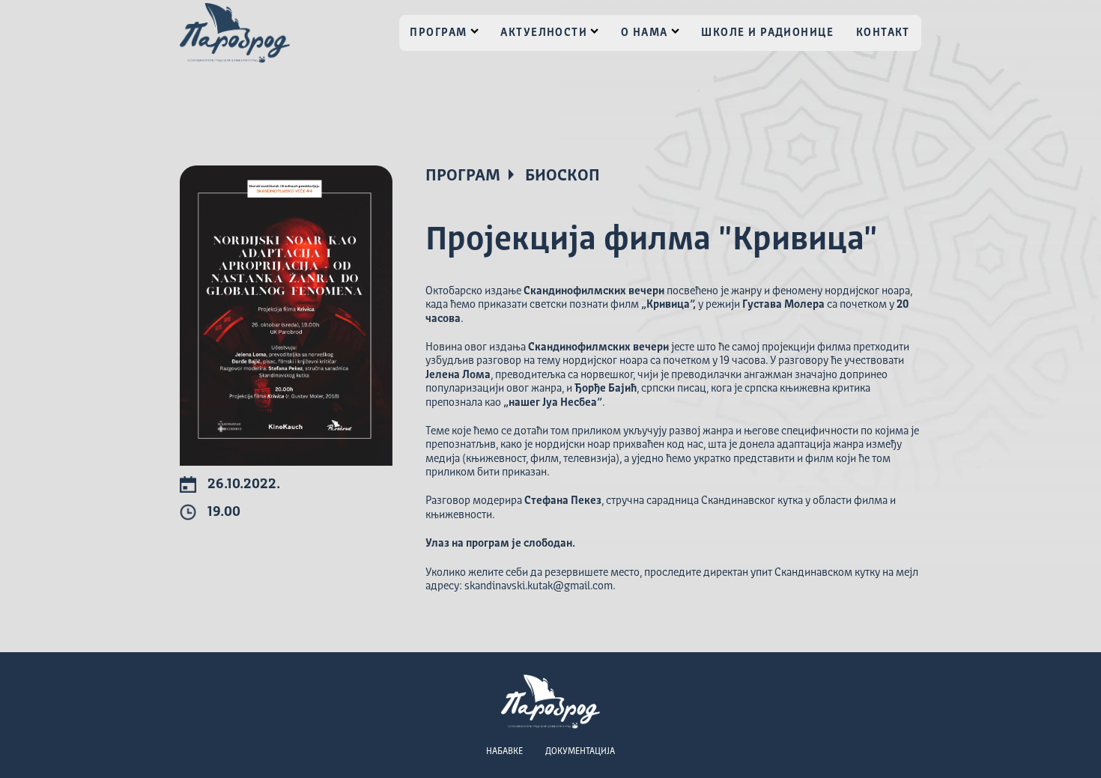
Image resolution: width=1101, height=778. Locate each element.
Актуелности (543, 33)
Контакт (883, 33)
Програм (438, 33)
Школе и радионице (767, 33)
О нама (644, 33)
